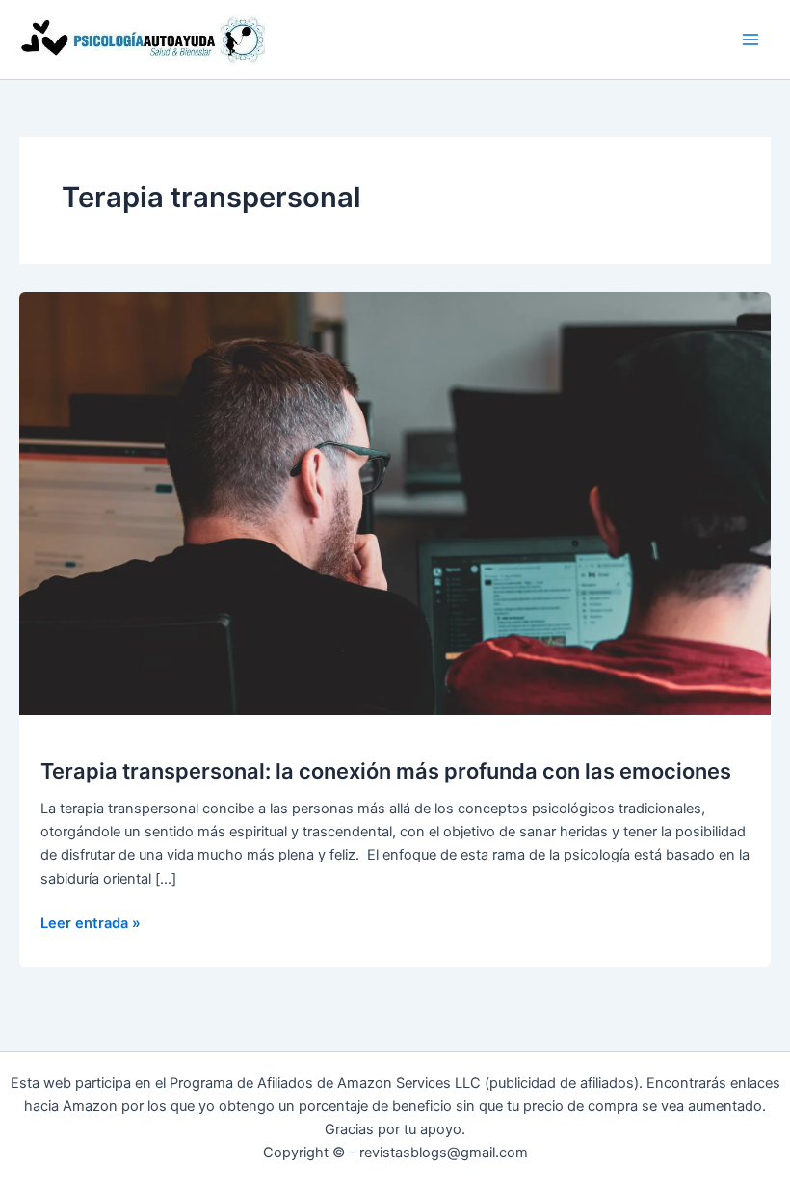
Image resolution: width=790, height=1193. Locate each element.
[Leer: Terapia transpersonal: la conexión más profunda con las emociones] (395, 503)
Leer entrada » (90, 924)
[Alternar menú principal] (750, 39)
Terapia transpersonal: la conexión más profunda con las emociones (385, 770)
